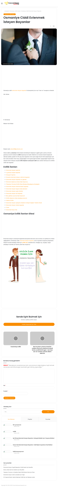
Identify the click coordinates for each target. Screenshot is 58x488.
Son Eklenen (11, 419)
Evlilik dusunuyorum (18, 451)
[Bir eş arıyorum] (7, 427)
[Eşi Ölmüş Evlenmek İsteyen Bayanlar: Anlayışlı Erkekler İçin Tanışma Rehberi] (7, 440)
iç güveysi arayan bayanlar (13, 172)
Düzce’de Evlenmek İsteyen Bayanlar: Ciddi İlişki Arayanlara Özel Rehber (32, 445)
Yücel (7, 207)
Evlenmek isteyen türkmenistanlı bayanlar (17, 186)
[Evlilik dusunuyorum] (7, 453)
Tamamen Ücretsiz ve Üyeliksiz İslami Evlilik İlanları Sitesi (16, 472)
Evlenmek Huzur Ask (11, 209)
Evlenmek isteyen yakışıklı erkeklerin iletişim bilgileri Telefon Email (24, 202)
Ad (4, 385)
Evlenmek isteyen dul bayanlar (14, 193)
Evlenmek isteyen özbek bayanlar (15, 205)
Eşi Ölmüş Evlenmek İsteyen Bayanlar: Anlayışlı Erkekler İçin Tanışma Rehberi (33, 438)
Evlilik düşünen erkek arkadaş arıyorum (16, 198)
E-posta (5, 391)
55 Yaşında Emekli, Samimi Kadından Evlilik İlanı (14, 477)
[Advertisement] (29, 78)
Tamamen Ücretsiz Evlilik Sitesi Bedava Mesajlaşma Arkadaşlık (22, 184)
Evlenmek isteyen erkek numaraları (11, 474)
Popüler (30, 419)
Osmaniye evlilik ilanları (15, 11)
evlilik (14, 431)
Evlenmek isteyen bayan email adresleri (16, 189)
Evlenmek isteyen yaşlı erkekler (14, 191)
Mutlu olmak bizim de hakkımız (10, 469)
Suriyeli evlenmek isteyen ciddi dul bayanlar (18, 177)
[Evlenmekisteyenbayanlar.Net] (12, 3)
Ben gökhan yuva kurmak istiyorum (15, 196)
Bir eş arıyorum (17, 425)
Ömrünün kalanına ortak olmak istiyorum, (17, 182)
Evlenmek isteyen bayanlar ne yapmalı (16, 179)
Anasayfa (6, 11)
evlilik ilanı (25, 242)
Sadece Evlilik (10, 200)
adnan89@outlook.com (16, 149)
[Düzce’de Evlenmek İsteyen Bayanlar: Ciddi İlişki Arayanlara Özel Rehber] (7, 447)
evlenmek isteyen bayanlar (19, 90)
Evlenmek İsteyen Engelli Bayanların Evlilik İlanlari (14, 467)
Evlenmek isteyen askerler (13, 170)
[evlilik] (7, 433)
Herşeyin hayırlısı (10, 175)
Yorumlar (47, 419)
